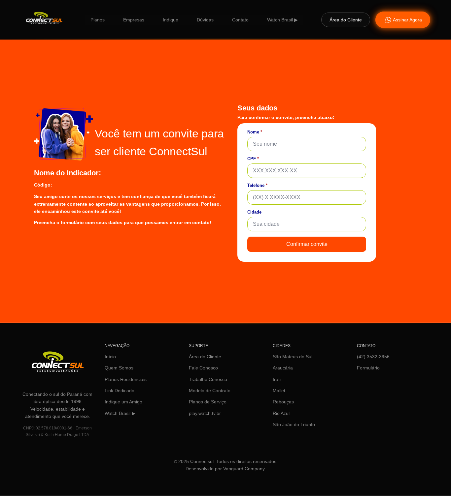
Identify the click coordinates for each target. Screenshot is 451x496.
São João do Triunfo (294, 424)
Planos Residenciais (126, 379)
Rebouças (283, 401)
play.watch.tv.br (205, 413)
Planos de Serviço (207, 401)
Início (110, 356)
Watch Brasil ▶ (282, 19)
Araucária (283, 367)
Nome (254, 132)
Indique (170, 19)
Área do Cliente (205, 356)
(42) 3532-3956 (373, 356)
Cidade (254, 212)
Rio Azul (281, 413)
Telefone (257, 185)
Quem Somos (119, 367)
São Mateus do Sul (292, 356)
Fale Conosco (203, 367)
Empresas (133, 19)
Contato (240, 19)
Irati (277, 379)
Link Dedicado (119, 390)
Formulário (368, 367)
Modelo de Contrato (209, 390)
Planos (97, 19)
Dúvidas (205, 19)
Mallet (279, 390)
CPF (253, 159)
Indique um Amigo (123, 401)
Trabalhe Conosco (208, 379)
